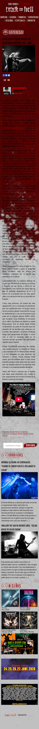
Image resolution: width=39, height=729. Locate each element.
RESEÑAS (9, 20)
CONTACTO (31, 20)
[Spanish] (8, 80)
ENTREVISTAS (33, 17)
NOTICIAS (3, 17)
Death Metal (14, 432)
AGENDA (13, 17)
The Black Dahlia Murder (19, 434)
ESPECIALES (20, 20)
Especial (5, 434)
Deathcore (24, 432)
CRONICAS (22, 17)
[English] (4, 80)
